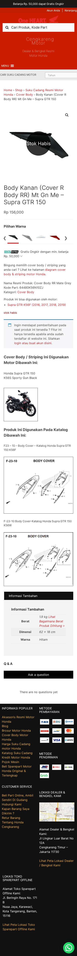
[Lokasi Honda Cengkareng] (56, 820)
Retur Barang (11, 818)
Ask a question (38, 675)
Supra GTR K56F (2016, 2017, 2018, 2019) (36, 305)
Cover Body (24, 94)
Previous (5, 238)
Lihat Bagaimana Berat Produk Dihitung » (52, 621)
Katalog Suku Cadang (17, 753)
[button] (5, 66)
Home (8, 90)
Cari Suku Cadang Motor (18, 74)
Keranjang (71, 10)
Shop (18, 90)
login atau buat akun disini (32, 343)
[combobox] (38, 27)
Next (66, 238)
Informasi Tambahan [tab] (23, 596)
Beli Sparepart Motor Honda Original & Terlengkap (17, 771)
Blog (5, 726)
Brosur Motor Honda (16, 730)
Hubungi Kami (11, 804)
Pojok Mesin (10, 762)
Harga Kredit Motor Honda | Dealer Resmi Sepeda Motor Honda (38, 19)
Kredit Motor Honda (16, 757)
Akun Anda (53, 10)
